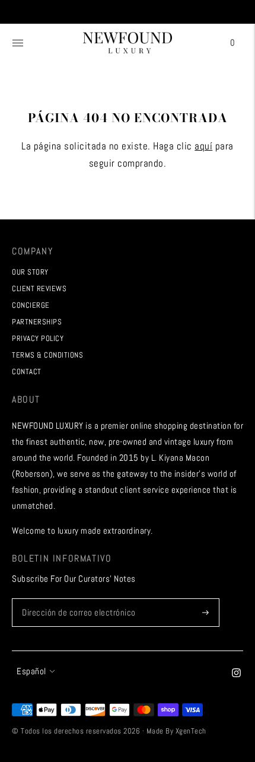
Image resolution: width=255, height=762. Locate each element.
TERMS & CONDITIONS (47, 355)
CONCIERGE (31, 305)
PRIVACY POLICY (37, 338)
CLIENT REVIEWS (39, 288)
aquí (203, 145)
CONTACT (27, 371)
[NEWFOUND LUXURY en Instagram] (236, 674)
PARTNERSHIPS (37, 322)
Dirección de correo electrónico (75, 599)
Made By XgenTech (176, 731)
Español (31, 671)
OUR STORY (30, 272)
